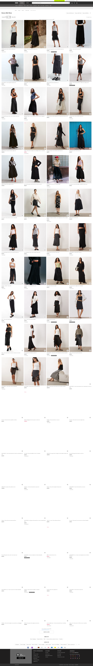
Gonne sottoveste (64, 644)
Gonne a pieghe (41, 644)
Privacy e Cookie (66, 664)
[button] (75, 658)
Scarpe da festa (39, 639)
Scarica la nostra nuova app (59, 0)
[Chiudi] (14, 17)
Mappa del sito (35, 661)
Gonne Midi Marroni (70, 13)
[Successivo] (90, 13)
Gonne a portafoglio (71, 644)
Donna (19, 10)
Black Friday (59, 655)
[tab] (16, 5)
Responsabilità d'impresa (48, 655)
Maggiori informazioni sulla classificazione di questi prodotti (46, 19)
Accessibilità (76, 664)
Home (16, 10)
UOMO (27, 2)
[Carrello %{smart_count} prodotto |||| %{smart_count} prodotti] (77, 2)
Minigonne (17, 644)
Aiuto (34, 652)
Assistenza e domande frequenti (70, 0)
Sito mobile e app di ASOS (61, 652)
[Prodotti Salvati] (74, 2)
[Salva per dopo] (22, 47)
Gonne (23, 10)
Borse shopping (33, 639)
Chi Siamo (46, 652)
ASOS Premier (35, 658)
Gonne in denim (34, 644)
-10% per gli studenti (36, 659)
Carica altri (46, 632)
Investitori (46, 656)
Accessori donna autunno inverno (52, 639)
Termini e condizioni (71, 664)
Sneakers (61, 639)
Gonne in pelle (48, 644)
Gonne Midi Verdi (78, 13)
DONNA (21, 2)
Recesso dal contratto (36, 656)
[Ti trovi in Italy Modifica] (77, 0)
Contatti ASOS (61, 664)
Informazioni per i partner (61, 656)
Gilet (44, 639)
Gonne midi (27, 10)
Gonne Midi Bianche (86, 13)
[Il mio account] (72, 2)
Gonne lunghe (22, 644)
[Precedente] (65, 13)
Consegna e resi (35, 655)
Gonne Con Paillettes (55, 644)
